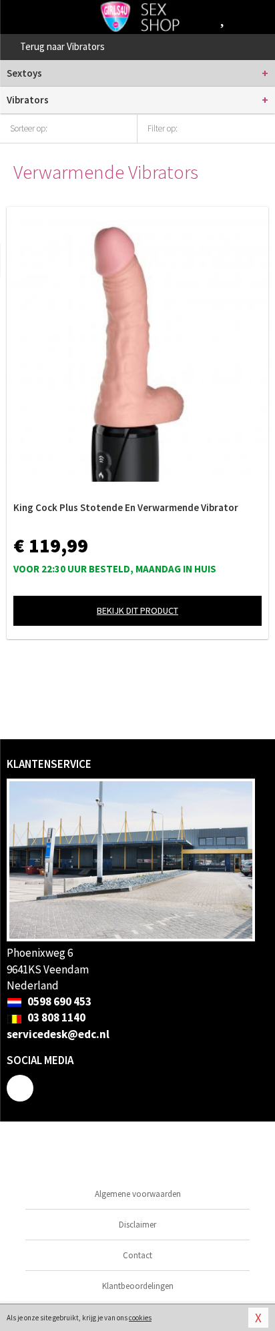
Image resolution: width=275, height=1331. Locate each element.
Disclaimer (137, 1224)
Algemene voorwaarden (138, 1194)
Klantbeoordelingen (138, 1286)
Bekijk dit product (137, 610)
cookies (140, 1317)
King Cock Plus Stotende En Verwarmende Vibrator (125, 507)
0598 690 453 (58, 1001)
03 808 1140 (55, 1017)
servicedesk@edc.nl (58, 1034)
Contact (137, 1255)
